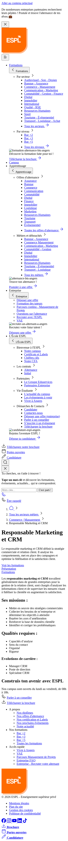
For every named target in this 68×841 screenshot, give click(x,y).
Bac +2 (28, 134)
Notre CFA (31, 361)
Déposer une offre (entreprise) (42, 416)
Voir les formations (13, 565)
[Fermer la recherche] (5, 469)
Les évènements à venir (38, 397)
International (31, 103)
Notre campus (32, 351)
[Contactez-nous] (4, 495)
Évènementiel (32, 225)
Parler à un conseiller (36, 419)
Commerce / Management (25, 519)
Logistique (30, 208)
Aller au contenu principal (17, 3)
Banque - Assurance (36, 83)
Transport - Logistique (37, 269)
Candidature (14, 457)
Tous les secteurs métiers (24, 514)
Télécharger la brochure (38, 426)
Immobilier (30, 100)
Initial (27, 373)
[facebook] (4, 821)
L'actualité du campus (37, 394)
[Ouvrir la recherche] (5, 462)
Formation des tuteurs (29, 303)
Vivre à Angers (33, 400)
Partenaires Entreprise (37, 385)
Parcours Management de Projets (36, 757)
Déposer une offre (27, 300)
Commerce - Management (39, 86)
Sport (27, 114)
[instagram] (9, 821)
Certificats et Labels (36, 354)
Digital (28, 97)
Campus (14, 162)
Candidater (30, 409)
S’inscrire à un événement (39, 423)
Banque (28, 184)
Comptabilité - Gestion (37, 249)
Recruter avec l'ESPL (29, 317)
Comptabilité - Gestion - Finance (43, 93)
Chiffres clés (31, 357)
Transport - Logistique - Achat (42, 120)
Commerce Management (38, 242)
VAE (20, 320)
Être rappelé (14, 500)
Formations (15, 65)
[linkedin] (20, 821)
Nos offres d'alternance (30, 716)
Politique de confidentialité (25, 813)
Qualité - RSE (32, 107)
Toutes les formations (29, 743)
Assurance (30, 180)
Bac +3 (28, 138)
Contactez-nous (33, 413)
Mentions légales (19, 803)
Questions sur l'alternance (32, 313)
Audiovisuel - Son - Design (40, 80)
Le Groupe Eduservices (38, 382)
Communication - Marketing (41, 90)
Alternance (30, 369)
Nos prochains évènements (33, 723)
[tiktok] (25, 821)
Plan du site (16, 806)
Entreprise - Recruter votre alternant (38, 763)
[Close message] (5, 24)
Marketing (30, 211)
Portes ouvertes (16, 452)
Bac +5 (28, 141)
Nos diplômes (25, 712)
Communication (33, 191)
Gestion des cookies (21, 810)
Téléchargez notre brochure (23, 447)
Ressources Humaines (37, 110)
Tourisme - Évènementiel (39, 117)
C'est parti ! (45, 490)
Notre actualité (25, 726)
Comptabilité (31, 194)
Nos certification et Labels (32, 719)
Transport (30, 221)
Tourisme (29, 218)
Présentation (9, 568)
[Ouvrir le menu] (5, 57)
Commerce (30, 187)
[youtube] (14, 821)
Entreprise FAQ (26, 760)
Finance (29, 201)
